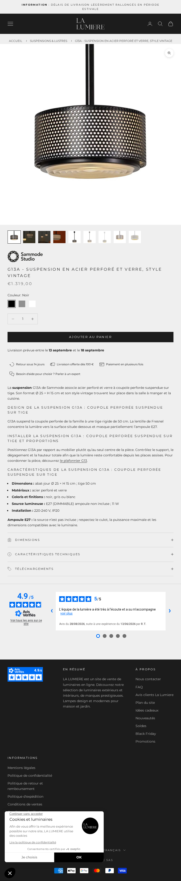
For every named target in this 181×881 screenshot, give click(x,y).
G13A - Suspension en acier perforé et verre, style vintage (123, 41)
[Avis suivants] (169, 611)
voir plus (66, 613)
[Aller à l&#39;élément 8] (119, 237)
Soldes (141, 726)
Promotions (145, 741)
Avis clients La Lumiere (154, 695)
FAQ (139, 687)
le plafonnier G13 (73, 461)
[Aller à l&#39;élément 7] (104, 237)
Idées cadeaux (147, 710)
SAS (109, 860)
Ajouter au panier (90, 337)
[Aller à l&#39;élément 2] (29, 237)
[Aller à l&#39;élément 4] (59, 237)
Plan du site (145, 702)
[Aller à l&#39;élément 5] (74, 237)
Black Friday (146, 734)
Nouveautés (145, 718)
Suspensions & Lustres (48, 41)
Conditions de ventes (25, 804)
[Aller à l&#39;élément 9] (134, 237)
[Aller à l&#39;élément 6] (89, 237)
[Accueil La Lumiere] (90, 23)
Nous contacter (148, 679)
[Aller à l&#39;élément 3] (44, 237)
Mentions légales (21, 768)
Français (112, 850)
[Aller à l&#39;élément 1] (14, 237)
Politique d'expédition (25, 796)
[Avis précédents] (51, 611)
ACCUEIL (15, 41)
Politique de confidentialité (30, 775)
